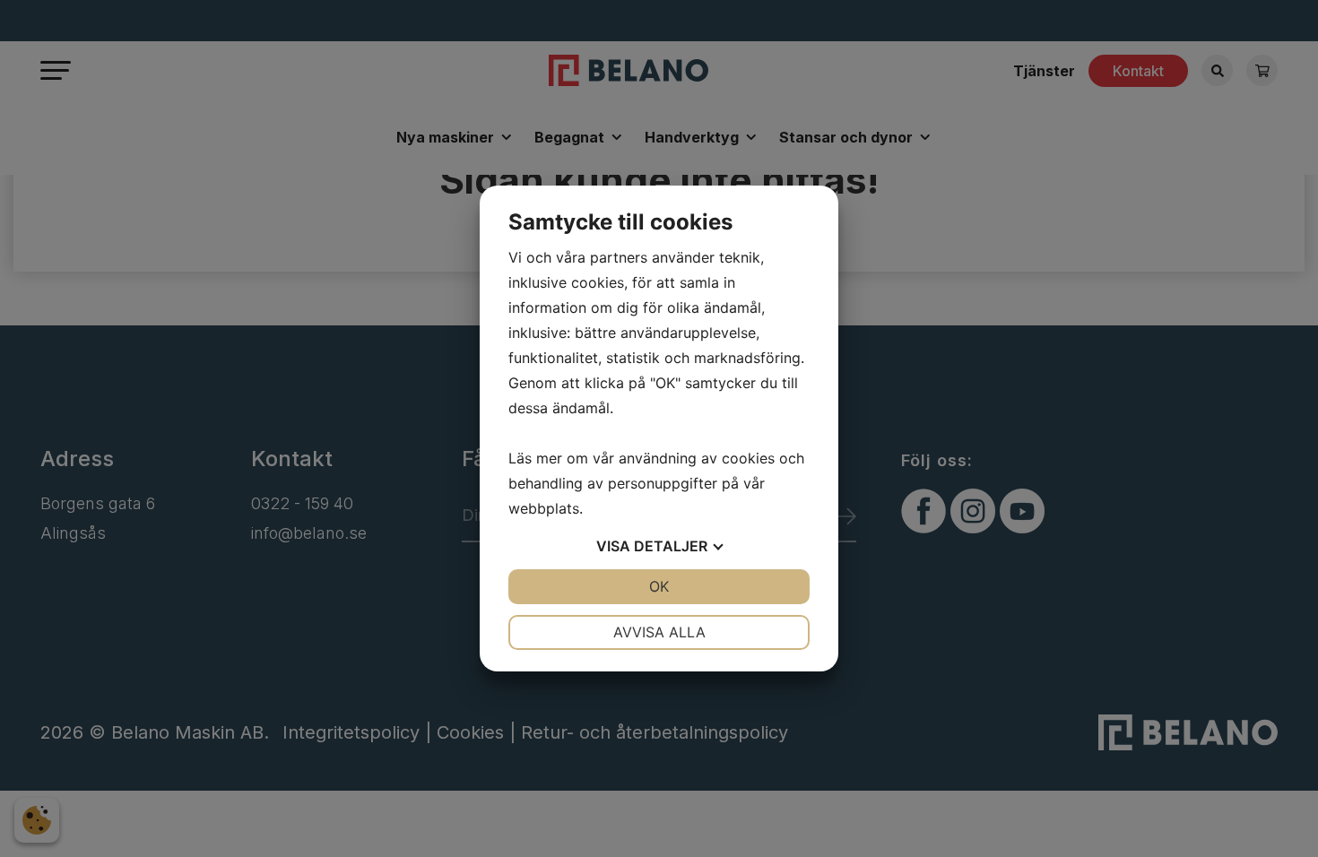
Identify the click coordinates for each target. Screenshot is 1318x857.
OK (659, 586)
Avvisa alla (659, 632)
